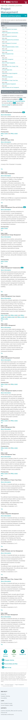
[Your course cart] (25, 2)
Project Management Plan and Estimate (10, 39)
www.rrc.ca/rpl (6, 104)
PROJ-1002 (14, 133)
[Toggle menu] (9, 2)
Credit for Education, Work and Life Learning (11, 710)
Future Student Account (6, 703)
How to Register (5, 655)
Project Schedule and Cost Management (10, 87)
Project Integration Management (9, 83)
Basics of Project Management (8, 62)
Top (2, 168)
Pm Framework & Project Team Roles (10, 80)
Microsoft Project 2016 (7, 69)
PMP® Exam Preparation (7, 76)
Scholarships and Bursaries (7, 714)
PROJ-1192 (20, 316)
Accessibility (4, 697)
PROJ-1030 (4, 133)
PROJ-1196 (4, 318)
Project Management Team (7, 53)
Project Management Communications (10, 32)
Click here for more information (16, 100)
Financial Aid (4, 712)
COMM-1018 (10, 316)
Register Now (14, 655)
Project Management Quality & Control (10, 46)
